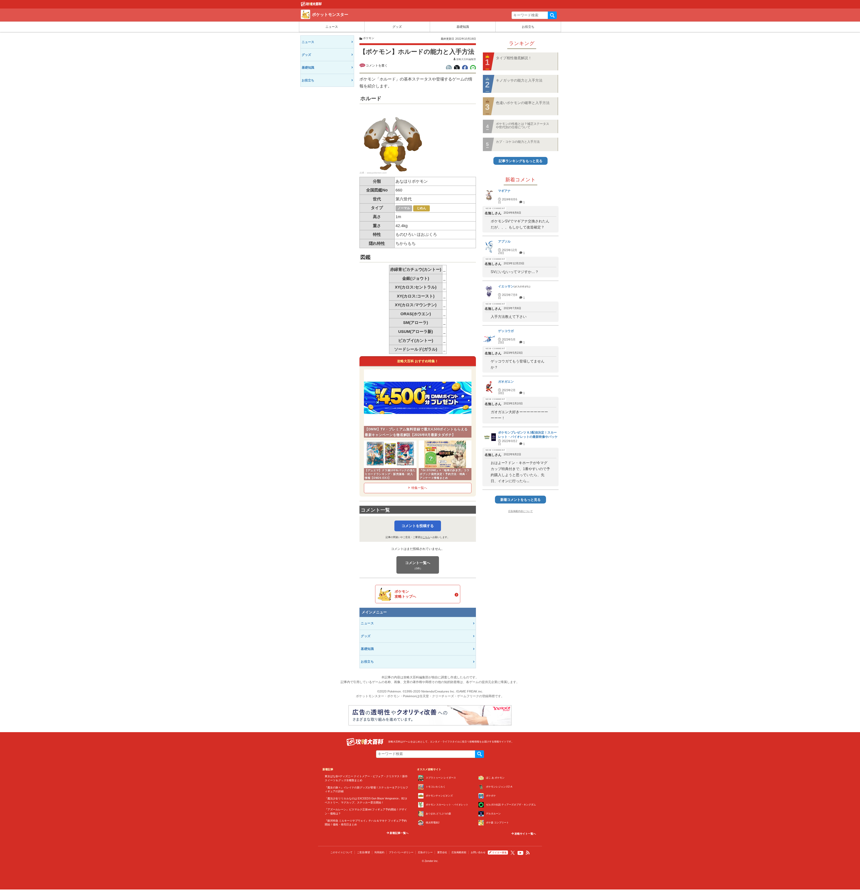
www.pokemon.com (377, 172)
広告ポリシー (425, 852)
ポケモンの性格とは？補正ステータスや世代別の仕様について (522, 125)
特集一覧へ (419, 488)
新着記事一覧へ (398, 833)
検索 (552, 15)
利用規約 (379, 852)
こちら (426, 537)
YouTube (520, 853)
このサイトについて (341, 852)
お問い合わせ (478, 852)
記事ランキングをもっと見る (520, 161)
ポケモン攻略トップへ (405, 594)
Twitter (512, 853)
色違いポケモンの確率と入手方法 (523, 103)
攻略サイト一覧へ (525, 833)
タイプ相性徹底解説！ (514, 58)
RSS (528, 853)
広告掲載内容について (520, 511)
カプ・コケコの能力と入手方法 (518, 141)
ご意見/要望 (363, 852)
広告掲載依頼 (459, 852)
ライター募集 (499, 852)
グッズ (397, 26)
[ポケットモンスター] (311, 5)
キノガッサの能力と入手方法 (519, 80)
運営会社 (442, 852)
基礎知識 (462, 26)
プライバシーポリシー (401, 852)
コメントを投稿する (418, 526)
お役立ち (528, 26)
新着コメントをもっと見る (520, 499)
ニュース (331, 26)
